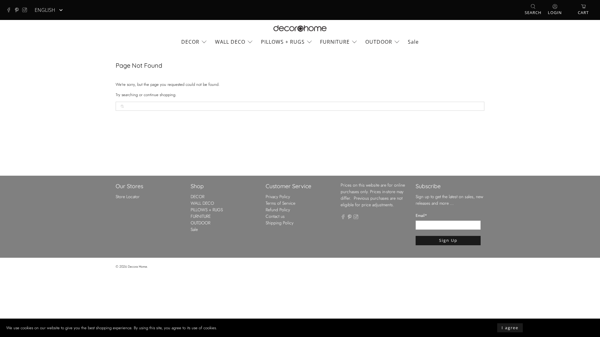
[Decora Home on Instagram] (26, 10)
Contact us (275, 216)
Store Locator (128, 196)
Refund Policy (278, 210)
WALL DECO (230, 41)
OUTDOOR (378, 41)
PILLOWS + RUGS (283, 41)
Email (421, 215)
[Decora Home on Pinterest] (18, 10)
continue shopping (159, 95)
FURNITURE (335, 41)
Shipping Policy (279, 223)
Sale (413, 41)
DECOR (190, 41)
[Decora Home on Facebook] (10, 10)
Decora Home (137, 266)
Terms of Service (280, 203)
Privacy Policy (278, 196)
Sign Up (448, 240)
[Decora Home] (300, 28)
